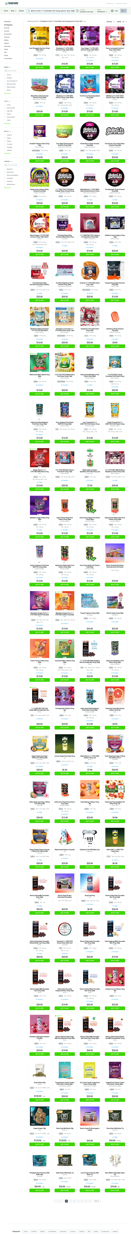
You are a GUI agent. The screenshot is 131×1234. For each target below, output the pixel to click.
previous (59, 1201)
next (96, 1201)
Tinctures (7, 37)
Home (6, 11)
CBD (5, 52)
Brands (21, 11)
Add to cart (40, 67)
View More (7, 93)
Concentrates (8, 58)
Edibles (6, 40)
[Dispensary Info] (77, 11)
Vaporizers (7, 46)
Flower (6, 55)
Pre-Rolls (6, 28)
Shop (12, 11)
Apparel (6, 43)
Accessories (8, 34)
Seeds (6, 49)
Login (116, 11)
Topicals (6, 31)
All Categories (8, 25)
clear (84, 21)
